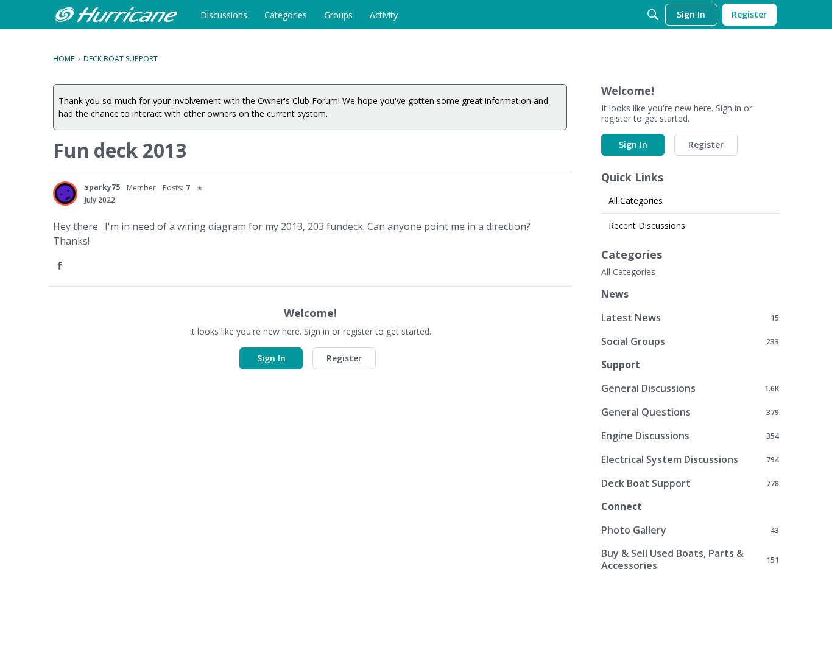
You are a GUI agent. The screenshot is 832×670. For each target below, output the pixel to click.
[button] (60, 266)
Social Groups (690, 341)
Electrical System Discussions (690, 459)
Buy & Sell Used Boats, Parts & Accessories (690, 559)
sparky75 (102, 187)
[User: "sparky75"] (65, 193)
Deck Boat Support (690, 482)
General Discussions (690, 388)
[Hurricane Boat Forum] (116, 14)
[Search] (653, 15)
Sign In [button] (271, 358)
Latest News (690, 317)
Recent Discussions (646, 225)
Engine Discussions (690, 435)
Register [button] (344, 358)
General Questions (690, 411)
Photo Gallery (690, 529)
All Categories (635, 200)
